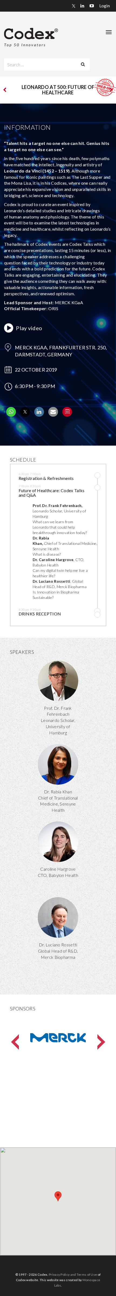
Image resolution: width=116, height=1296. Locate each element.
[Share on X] (25, 415)
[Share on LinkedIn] (39, 415)
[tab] (54, 477)
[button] (54, 478)
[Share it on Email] (53, 415)
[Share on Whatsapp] (11, 415)
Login (104, 5)
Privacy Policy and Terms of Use (73, 1274)
